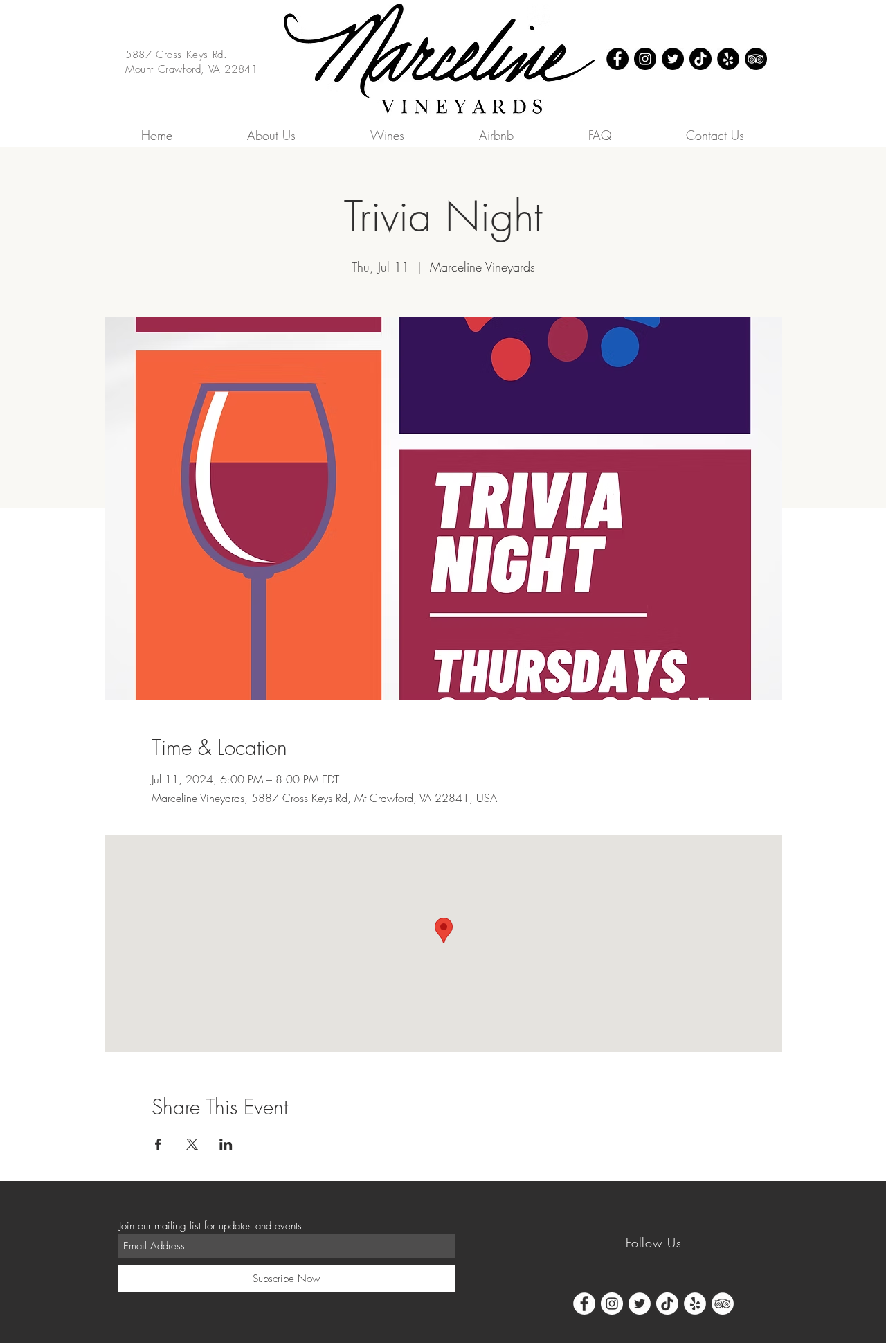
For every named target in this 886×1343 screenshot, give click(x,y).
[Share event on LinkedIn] (226, 1144)
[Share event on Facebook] (158, 1144)
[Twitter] (673, 59)
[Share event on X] (192, 1144)
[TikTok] (700, 59)
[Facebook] (617, 59)
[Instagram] (645, 59)
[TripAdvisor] (756, 59)
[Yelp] (728, 59)
